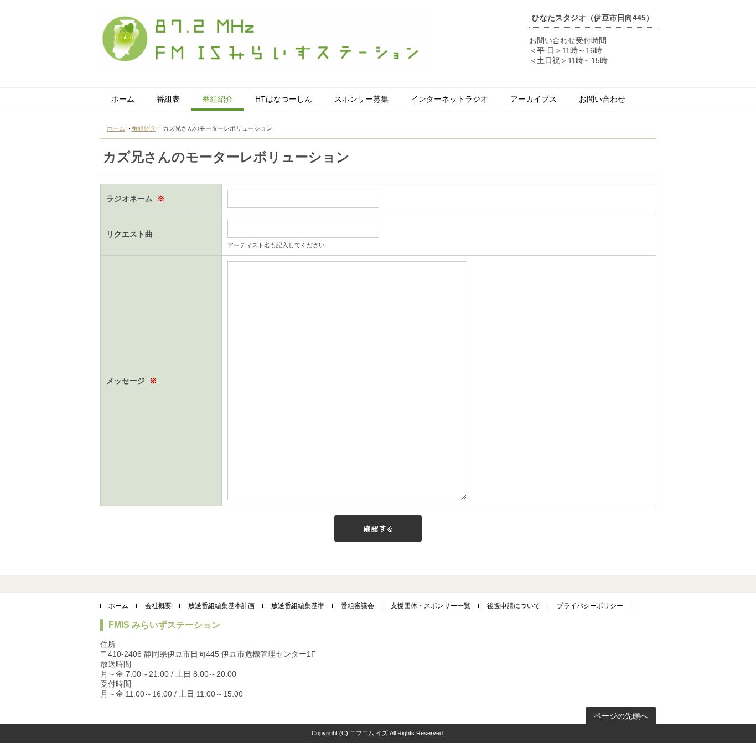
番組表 (168, 99)
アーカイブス (533, 99)
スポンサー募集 (361, 99)
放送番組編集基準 (297, 606)
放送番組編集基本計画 (221, 606)
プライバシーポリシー (590, 606)
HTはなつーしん (283, 99)
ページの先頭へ (621, 715)
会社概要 (158, 606)
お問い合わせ (602, 99)
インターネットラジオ (449, 99)
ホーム (122, 99)
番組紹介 (217, 99)
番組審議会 (357, 606)
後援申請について (513, 606)
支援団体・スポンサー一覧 (430, 606)
